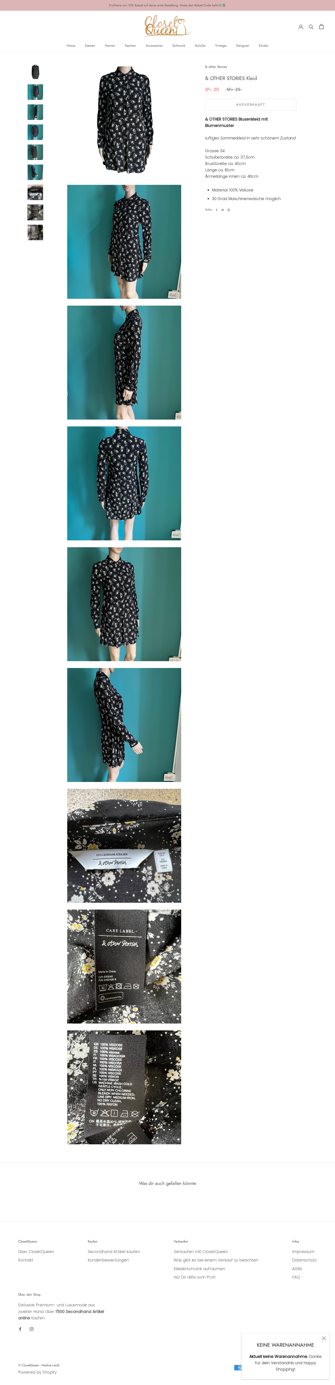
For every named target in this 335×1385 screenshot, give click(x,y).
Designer (242, 45)
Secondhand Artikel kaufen (114, 1251)
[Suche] (311, 26)
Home (71, 45)
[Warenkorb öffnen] (321, 26)
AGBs (297, 1269)
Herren (110, 45)
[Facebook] (216, 210)
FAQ (296, 1277)
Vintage (221, 45)
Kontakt (25, 1260)
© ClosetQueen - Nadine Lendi (39, 1365)
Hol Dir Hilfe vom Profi (194, 1277)
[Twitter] (222, 210)
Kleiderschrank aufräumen (199, 1269)
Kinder (263, 45)
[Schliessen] (324, 1338)
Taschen (130, 45)
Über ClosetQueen (36, 1251)
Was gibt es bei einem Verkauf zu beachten (216, 1260)
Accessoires (154, 45)
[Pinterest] (228, 210)
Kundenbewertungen (108, 1260)
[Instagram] (32, 1329)
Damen (90, 45)
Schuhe (200, 45)
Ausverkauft (250, 104)
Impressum (303, 1251)
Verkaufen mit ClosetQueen (201, 1251)
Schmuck (178, 45)
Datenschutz (304, 1260)
